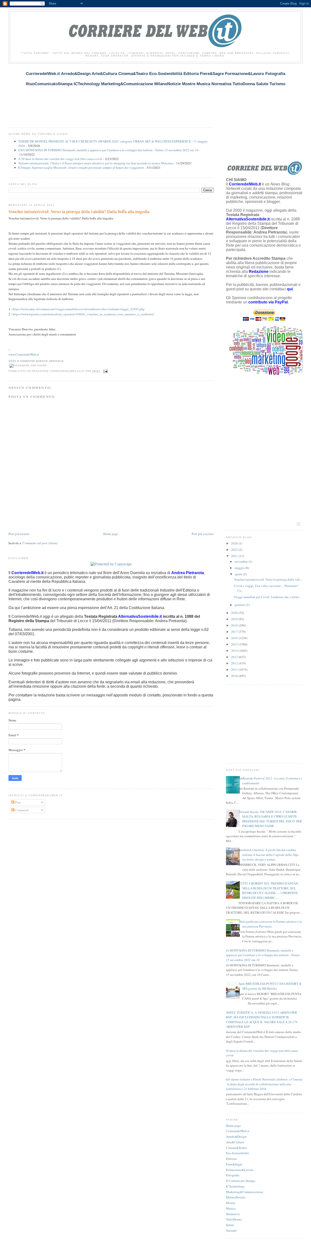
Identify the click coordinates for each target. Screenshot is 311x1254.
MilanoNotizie (235, 1197)
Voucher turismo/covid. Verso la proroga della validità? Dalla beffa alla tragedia (79, 211)
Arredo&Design (236, 1136)
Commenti (21, 810)
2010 (235, 676)
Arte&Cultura (235, 1142)
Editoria (231, 1158)
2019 (235, 619)
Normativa (233, 1214)
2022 (235, 549)
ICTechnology (235, 1186)
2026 (235, 543)
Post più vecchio (203, 534)
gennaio (240, 604)
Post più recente (19, 534)
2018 (235, 625)
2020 (235, 612)
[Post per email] (105, 371)
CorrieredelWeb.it (237, 1131)
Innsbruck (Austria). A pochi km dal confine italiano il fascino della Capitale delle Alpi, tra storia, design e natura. (269, 854)
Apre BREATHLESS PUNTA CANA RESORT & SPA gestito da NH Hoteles (270, 986)
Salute (230, 1225)
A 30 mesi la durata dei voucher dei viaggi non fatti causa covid (60, 159)
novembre (242, 561)
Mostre (230, 1203)
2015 (235, 644)
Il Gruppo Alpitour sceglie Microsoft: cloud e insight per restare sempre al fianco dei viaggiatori (81, 167)
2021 (235, 556)
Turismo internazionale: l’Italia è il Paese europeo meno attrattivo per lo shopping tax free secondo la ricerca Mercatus (95, 163)
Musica (231, 1208)
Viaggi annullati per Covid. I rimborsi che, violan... (267, 597)
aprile (239, 574)
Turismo (231, 1230)
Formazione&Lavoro (239, 1170)
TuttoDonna (234, 1219)
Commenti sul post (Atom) (40, 543)
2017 (235, 631)
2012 (235, 663)
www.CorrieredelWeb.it (24, 354)
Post (17, 802)
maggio (240, 568)
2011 (235, 669)
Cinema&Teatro (236, 1147)
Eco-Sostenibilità (237, 1153)
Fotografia (232, 1175)
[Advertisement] (97, 92)
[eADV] (299, 524)
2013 (235, 657)
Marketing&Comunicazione (244, 1192)
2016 (235, 638)
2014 (235, 650)
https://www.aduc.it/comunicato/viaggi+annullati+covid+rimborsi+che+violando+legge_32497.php (79, 309)
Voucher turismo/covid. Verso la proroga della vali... (268, 579)
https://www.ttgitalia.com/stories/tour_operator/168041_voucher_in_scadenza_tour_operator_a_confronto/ (83, 314)
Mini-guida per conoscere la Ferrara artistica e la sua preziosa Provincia (270, 923)
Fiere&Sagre (234, 1164)
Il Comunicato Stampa (240, 1181)
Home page (110, 534)
